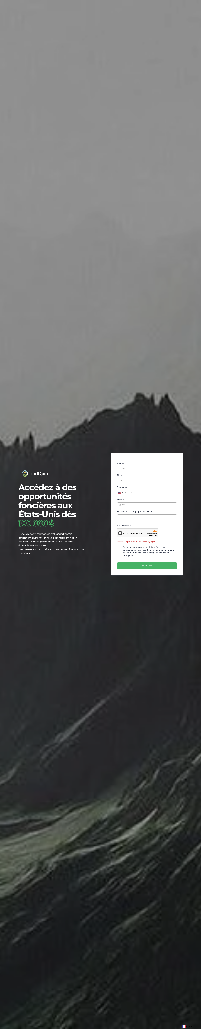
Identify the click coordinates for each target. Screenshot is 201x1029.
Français (189, 1026)
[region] (35, 1009)
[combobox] (189, 1026)
